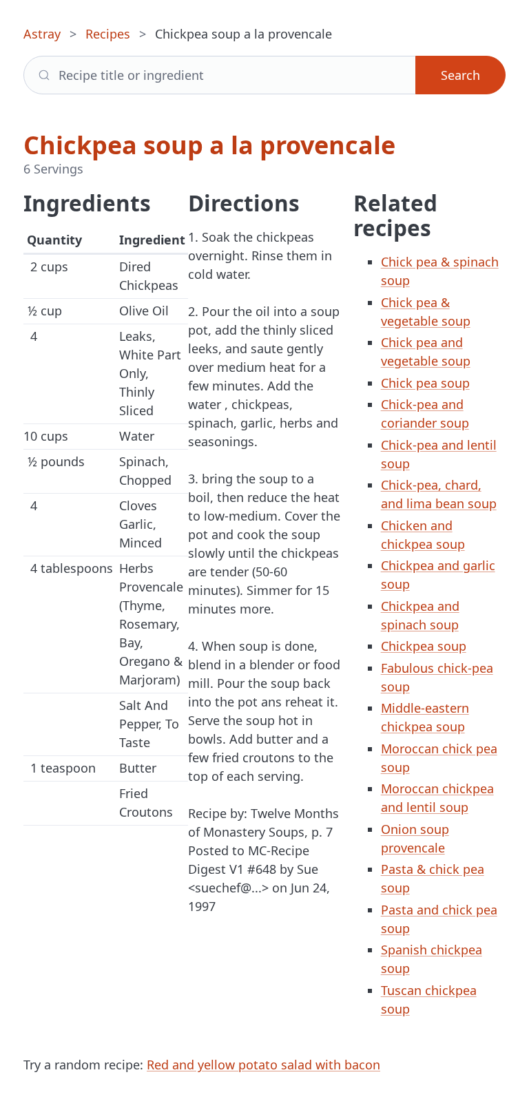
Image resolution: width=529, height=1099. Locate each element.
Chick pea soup (425, 383)
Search (460, 75)
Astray (42, 33)
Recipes (107, 33)
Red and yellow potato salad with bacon (263, 1064)
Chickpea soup (423, 646)
